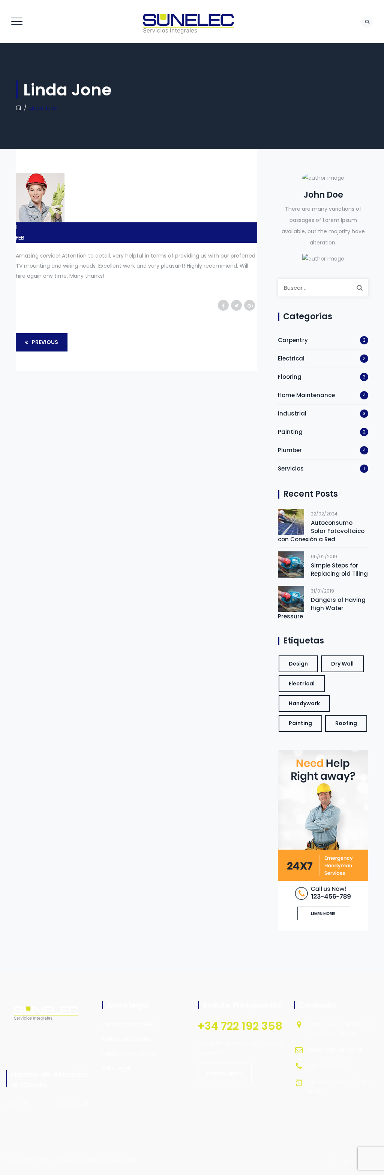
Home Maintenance (306, 395)
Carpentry (293, 340)
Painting (290, 432)
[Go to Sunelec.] (18, 108)
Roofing (346, 723)
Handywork (304, 703)
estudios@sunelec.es (335, 1049)
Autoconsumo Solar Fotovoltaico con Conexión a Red (321, 531)
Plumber (290, 450)
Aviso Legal (116, 1068)
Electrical (291, 358)
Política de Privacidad (130, 1053)
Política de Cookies (126, 1039)
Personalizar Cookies (128, 1024)
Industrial (292, 413)
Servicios (291, 468)
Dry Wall (342, 663)
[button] (225, 1073)
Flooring (290, 377)
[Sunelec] (191, 21)
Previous (45, 342)
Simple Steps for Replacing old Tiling (339, 569)
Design (298, 663)
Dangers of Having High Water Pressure (322, 608)
